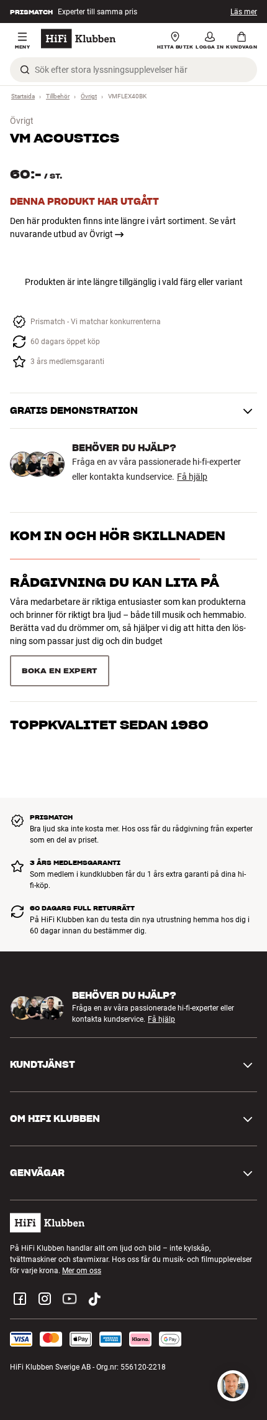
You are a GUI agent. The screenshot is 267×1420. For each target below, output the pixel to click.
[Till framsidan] (78, 39)
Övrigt (89, 96)
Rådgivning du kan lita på (114, 582)
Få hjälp (192, 477)
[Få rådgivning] (232, 1385)
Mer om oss (81, 1270)
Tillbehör (58, 96)
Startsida (23, 96)
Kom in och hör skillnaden (117, 536)
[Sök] (24, 69)
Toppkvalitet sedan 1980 (109, 725)
